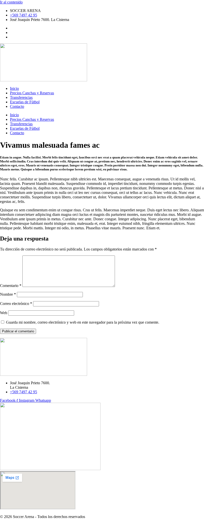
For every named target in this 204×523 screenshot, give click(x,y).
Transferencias (21, 97)
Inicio (14, 88)
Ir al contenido (11, 2)
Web (3, 313)
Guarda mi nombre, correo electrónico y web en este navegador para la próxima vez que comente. (82, 322)
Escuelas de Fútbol (25, 102)
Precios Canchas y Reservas (32, 93)
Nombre (8, 294)
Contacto (17, 106)
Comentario (10, 285)
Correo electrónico (16, 303)
